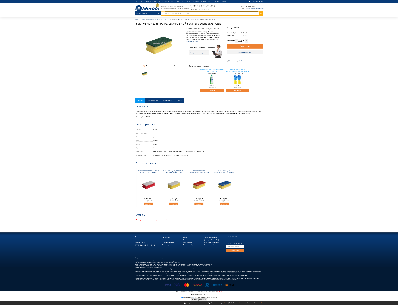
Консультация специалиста (199, 53)
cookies (219, 292)
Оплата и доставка (213, 1)
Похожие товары (167, 100)
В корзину (246, 46)
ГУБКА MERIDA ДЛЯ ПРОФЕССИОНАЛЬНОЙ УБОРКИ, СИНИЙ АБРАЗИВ (224, 172)
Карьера (188, 1)
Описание (140, 100)
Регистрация (259, 1)
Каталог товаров (141, 13)
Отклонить (202, 300)
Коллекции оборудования (152, 1)
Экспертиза (196, 1)
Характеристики (152, 100)
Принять (194, 300)
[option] (212, 80)
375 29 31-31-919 (204, 6)
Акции (177, 1)
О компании (139, 1)
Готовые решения (167, 1)
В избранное (243, 61)
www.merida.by (159, 258)
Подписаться (235, 250)
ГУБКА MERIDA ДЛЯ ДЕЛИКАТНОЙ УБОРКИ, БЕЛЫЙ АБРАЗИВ (148, 172)
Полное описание (192, 41)
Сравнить (232, 61)
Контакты (224, 1)
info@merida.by (242, 275)
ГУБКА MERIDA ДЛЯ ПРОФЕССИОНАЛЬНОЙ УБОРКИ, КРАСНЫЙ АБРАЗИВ (199, 172)
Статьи (182, 1)
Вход (252, 1)
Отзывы (203, 1)
